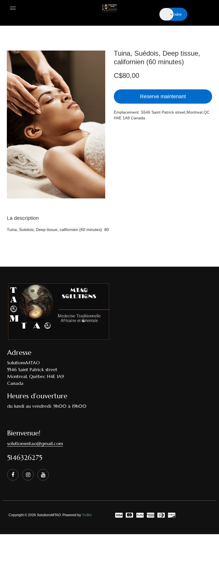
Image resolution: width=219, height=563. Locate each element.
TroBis (87, 515)
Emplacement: (127, 112)
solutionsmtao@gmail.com (35, 443)
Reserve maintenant (163, 96)
